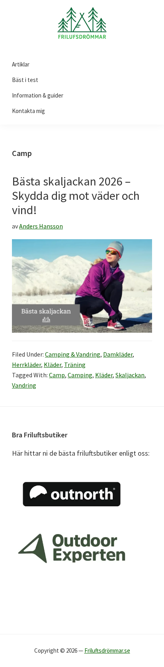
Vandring (24, 385)
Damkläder (118, 354)
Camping (80, 375)
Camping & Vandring (72, 354)
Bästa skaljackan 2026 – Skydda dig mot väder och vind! (76, 195)
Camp (57, 375)
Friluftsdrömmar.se (107, 650)
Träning (75, 365)
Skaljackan (129, 375)
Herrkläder (26, 365)
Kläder (52, 365)
